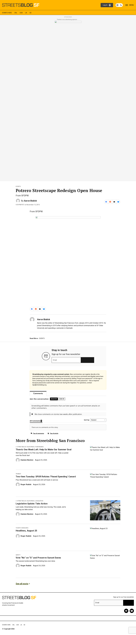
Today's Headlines (22, 528)
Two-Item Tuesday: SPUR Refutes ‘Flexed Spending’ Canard (46, 476)
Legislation (39, 500)
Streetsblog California (25, 446)
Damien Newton (27, 460)
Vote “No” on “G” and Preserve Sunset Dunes (38, 557)
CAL (15, 13)
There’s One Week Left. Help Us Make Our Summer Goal (43, 449)
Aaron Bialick (30, 200)
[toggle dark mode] (119, 5)
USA (21, 13)
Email (55, 360)
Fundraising (39, 446)
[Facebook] (126, 611)
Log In (105, 5)
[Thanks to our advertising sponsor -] (68, 100)
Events (18, 186)
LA (26, 13)
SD (30, 13)
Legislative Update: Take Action (31, 503)
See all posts (22, 583)
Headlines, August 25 (26, 530)
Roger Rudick (26, 484)
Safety (18, 555)
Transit (18, 473)
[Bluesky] (132, 611)
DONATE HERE (7, 13)
